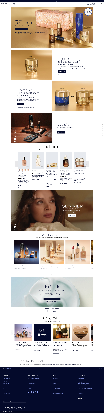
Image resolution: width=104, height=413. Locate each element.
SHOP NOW (62, 71)
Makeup (25, 6)
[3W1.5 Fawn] (25, 170)
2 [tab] (52, 356)
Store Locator (56, 391)
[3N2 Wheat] (21, 170)
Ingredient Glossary (32, 386)
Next (100, 0)
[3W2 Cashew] (27, 170)
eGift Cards (55, 386)
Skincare (19, 6)
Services (62, 6)
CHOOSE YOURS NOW (22, 29)
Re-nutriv (45, 6)
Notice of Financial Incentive (18, 409)
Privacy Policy (81, 378)
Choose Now (63, 1)
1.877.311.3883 (6, 393)
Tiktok (28, 392)
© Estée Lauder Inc (7, 411)
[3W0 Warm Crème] (22, 170)
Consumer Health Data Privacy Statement (87, 396)
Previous (2, 0)
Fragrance (31, 6)
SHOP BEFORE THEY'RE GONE (52, 299)
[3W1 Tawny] (24, 170)
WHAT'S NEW (4, 6)
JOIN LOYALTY (7, 368)
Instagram (31, 392)
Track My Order (6, 378)
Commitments (31, 381)
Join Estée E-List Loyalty (90, 4)
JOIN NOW (17, 351)
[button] (16, 163)
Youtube (33, 392)
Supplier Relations (82, 391)
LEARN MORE (37, 350)
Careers (30, 388)
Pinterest (37, 392)
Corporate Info (31, 383)
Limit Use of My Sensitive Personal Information (83, 383)
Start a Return (6, 383)
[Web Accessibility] (88, 398)
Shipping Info (6, 381)
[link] (24, 174)
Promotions (55, 378)
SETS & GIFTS (38, 6)
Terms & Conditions (82, 386)
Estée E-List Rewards (58, 381)
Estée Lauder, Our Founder (34, 378)
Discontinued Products (58, 393)
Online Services (56, 388)
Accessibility (81, 393)
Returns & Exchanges (7, 386)
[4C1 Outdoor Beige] (28, 170)
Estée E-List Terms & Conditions (85, 388)
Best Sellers (12, 6)
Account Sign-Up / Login (8, 391)
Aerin (51, 6)
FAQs (4, 388)
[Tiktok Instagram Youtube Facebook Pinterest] (38, 391)
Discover (56, 6)
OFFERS (101, 368)
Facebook (35, 392)
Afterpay (55, 383)
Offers (68, 6)
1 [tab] (51, 356)
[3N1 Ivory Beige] (19, 170)
